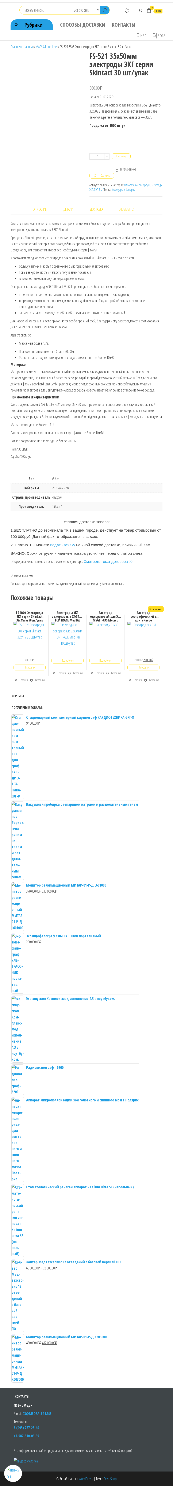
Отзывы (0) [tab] (126, 209)
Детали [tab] (68, 209)
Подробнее (67, 660)
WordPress (86, 1478)
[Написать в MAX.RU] (13, 1473)
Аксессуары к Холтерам (123, 190)
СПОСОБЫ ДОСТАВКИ (82, 24)
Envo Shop (110, 1478)
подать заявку (62, 545)
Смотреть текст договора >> (109, 562)
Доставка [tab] (96, 209)
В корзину (121, 156)
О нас (141, 35)
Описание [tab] (40, 209)
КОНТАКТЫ (123, 24)
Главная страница (22, 46)
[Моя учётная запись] (140, 10)
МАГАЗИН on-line (46, 46)
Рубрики (33, 24)
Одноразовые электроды (137, 185)
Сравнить (23, 680)
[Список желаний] (133, 10)
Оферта (159, 35)
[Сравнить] (126, 10)
